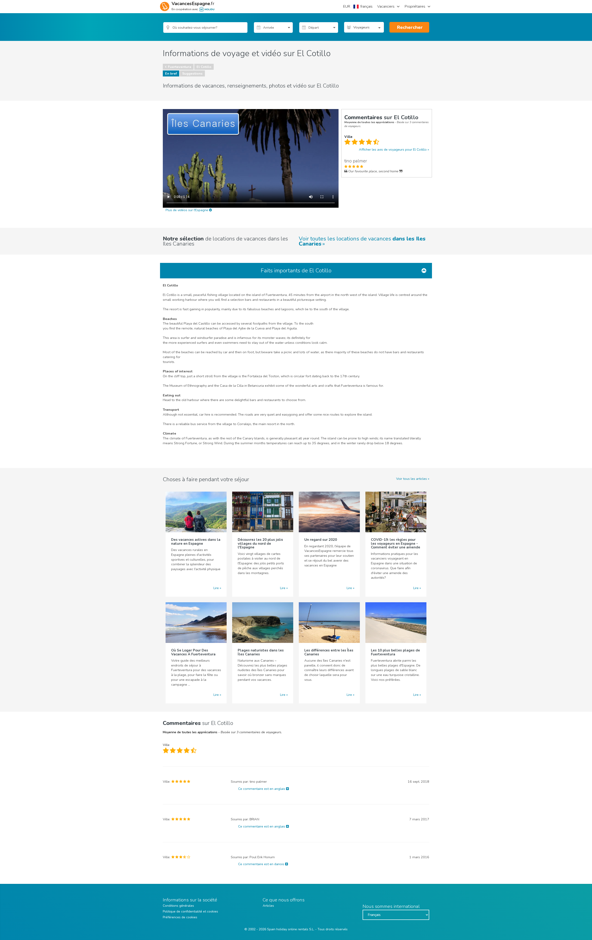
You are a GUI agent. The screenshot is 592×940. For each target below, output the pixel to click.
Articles (268, 905)
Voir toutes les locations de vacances (362, 241)
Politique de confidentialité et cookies (190, 911)
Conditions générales (178, 905)
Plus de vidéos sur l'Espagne (187, 210)
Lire (216, 588)
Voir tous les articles (411, 478)
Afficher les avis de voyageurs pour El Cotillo (393, 149)
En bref (171, 73)
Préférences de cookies (180, 917)
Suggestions (192, 73)
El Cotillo (204, 66)
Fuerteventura (179, 66)
